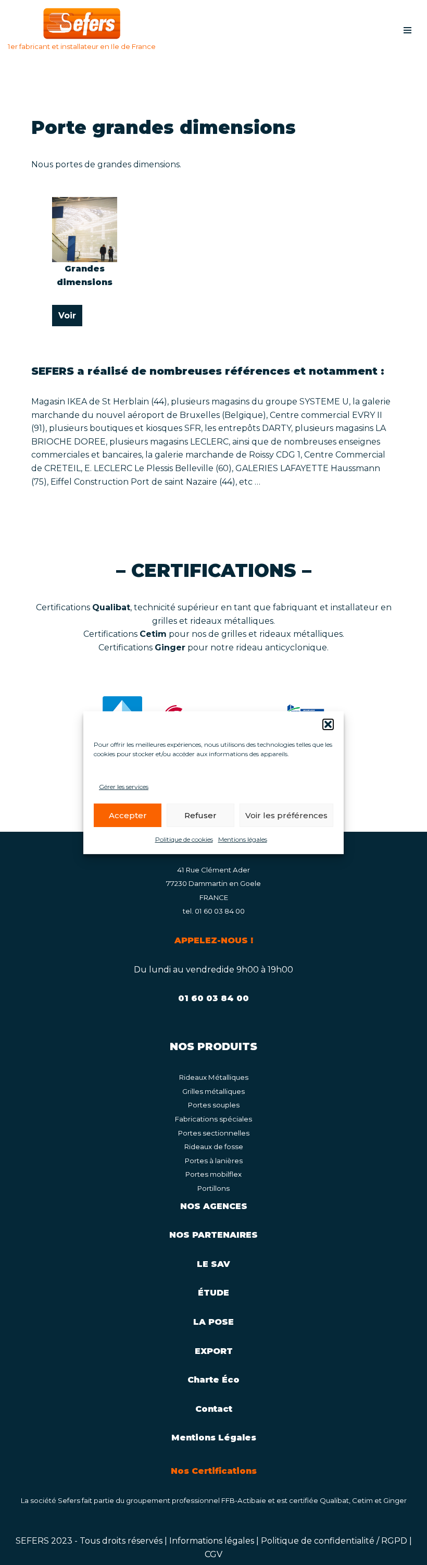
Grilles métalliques (213, 1091)
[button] (328, 724)
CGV (213, 1554)
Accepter (128, 815)
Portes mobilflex (213, 1174)
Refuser (200, 815)
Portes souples (214, 1105)
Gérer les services (123, 786)
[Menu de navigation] (407, 30)
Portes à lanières (214, 1160)
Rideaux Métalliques (213, 1077)
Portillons (213, 1188)
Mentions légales (242, 839)
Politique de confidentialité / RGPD (334, 1541)
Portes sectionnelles (213, 1133)
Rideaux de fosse (213, 1146)
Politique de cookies (184, 839)
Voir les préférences (286, 815)
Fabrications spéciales (213, 1119)
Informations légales (211, 1541)
